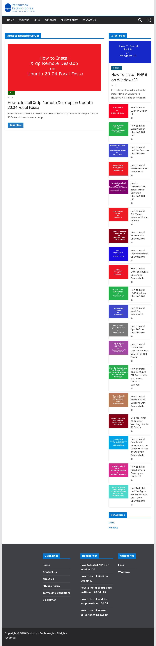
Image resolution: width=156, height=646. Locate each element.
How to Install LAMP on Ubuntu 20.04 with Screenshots (139, 273)
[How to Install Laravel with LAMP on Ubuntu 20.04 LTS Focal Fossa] (118, 352)
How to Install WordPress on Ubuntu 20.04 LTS (138, 130)
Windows (50, 20)
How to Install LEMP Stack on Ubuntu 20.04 (138, 293)
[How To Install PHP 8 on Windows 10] (130, 52)
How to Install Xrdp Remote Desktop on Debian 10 (138, 471)
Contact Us (89, 20)
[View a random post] (148, 20)
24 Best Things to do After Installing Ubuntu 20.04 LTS (140, 422)
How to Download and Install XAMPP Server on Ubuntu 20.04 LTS (138, 191)
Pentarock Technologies (41, 633)
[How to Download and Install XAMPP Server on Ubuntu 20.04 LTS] (118, 193)
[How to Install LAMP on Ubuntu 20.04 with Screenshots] (118, 275)
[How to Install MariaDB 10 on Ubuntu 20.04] (118, 237)
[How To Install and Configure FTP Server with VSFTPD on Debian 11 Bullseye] (118, 378)
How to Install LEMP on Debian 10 (139, 111)
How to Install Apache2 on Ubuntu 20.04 (138, 329)
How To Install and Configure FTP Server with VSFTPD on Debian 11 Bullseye (139, 376)
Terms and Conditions (56, 593)
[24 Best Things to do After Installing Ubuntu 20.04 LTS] (118, 424)
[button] (149, 4)
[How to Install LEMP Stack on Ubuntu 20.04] (118, 295)
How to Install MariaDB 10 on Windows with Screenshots (138, 401)
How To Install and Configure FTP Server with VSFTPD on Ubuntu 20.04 (139, 494)
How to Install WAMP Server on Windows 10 (139, 168)
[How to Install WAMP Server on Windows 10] (118, 170)
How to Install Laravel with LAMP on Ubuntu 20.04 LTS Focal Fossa (139, 351)
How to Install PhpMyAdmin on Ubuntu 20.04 (139, 253)
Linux (37, 20)
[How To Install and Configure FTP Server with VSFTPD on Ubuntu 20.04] (118, 496)
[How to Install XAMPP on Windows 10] (118, 313)
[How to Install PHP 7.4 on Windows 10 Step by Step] (118, 217)
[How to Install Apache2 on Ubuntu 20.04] (118, 331)
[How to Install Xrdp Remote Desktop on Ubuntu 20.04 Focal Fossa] (54, 67)
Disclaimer (49, 600)
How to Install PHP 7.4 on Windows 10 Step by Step (139, 215)
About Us (24, 20)
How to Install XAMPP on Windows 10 (138, 311)
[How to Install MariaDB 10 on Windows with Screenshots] (118, 403)
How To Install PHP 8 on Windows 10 (129, 77)
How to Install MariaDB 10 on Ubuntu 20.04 (138, 235)
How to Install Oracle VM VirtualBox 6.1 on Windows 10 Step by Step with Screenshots (139, 447)
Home (10, 20)
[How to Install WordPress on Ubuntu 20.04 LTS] (118, 132)
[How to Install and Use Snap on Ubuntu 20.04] (118, 152)
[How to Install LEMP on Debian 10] (118, 112)
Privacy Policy (69, 20)
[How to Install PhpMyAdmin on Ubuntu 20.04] (118, 255)
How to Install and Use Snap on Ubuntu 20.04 (140, 150)
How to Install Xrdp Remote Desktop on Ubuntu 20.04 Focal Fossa (50, 105)
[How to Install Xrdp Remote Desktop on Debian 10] (118, 473)
